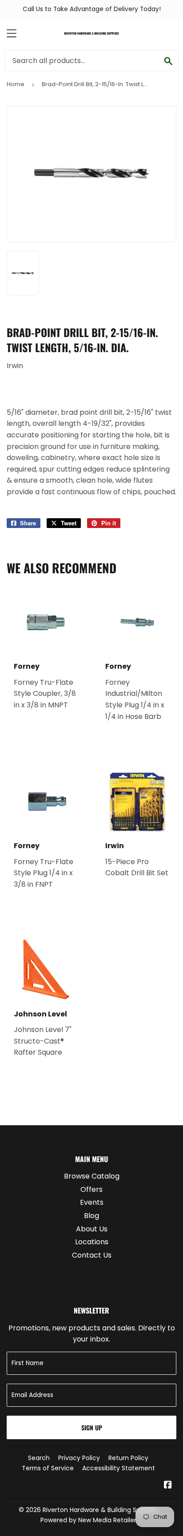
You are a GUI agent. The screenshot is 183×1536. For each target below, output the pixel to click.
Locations (91, 1242)
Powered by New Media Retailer (88, 1520)
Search (39, 1457)
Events (91, 1202)
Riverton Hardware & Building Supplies (100, 1509)
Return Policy (128, 1457)
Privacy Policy (79, 1457)
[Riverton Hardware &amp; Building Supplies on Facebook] (168, 1485)
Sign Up (91, 1427)
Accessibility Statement (118, 1468)
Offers (91, 1189)
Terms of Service (48, 1468)
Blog (91, 1216)
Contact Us (91, 1255)
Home (15, 84)
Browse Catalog (91, 1176)
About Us (91, 1229)
